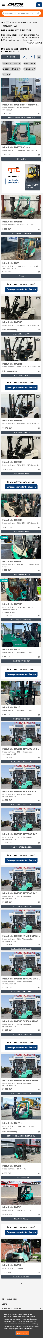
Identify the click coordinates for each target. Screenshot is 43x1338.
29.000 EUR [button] (7, 987)
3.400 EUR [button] (6, 113)
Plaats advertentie (39, 4)
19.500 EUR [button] (7, 1215)
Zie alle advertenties (13, 181)
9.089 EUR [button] (6, 272)
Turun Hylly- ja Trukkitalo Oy (21, 619)
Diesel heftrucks (18, 22)
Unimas (21, 276)
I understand (22, 1333)
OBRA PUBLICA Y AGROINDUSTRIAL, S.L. (21, 1136)
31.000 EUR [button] (7, 758)
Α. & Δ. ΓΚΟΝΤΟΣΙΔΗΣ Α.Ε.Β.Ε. (21, 762)
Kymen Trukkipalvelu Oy (21, 574)
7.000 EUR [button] (6, 1273)
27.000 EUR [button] (7, 1030)
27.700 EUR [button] (7, 1089)
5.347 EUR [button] (6, 657)
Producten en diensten (11, 1309)
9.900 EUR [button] (6, 570)
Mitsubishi (33, 22)
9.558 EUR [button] (6, 229)
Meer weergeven (34, 42)
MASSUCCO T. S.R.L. (21, 1219)
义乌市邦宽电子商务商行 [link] (21, 661)
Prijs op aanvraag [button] (9, 330)
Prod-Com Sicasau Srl (21, 1177)
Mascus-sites (11, 1299)
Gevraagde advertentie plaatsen (21, 289)
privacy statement (17, 1328)
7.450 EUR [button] (6, 155)
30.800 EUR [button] (7, 902)
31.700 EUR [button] (7, 843)
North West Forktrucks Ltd (21, 233)
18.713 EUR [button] (7, 428)
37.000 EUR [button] (8, 614)
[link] (21, 90)
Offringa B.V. (21, 159)
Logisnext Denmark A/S (21, 334)
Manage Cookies (33, 1326)
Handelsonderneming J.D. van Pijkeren (21, 117)
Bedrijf (4, 1304)
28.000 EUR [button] (7, 800)
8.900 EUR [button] (6, 1173)
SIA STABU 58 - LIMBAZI (21, 1277)
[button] (10, 57)
